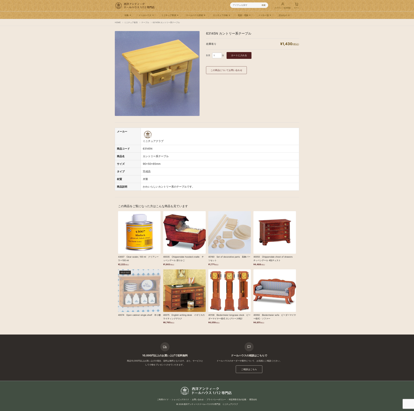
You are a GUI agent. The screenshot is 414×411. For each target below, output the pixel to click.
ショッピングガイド (180, 399)
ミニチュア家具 (168, 15)
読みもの (283, 15)
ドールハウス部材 (194, 15)
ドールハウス (145, 15)
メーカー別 (263, 15)
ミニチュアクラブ (153, 141)
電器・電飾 (243, 15)
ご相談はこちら (249, 369)
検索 (264, 5)
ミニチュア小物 (220, 15)
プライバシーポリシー (216, 399)
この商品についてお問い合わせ (226, 70)
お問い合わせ (198, 399)
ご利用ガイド (163, 399)
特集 (127, 15)
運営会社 (253, 399)
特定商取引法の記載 (237, 399)
